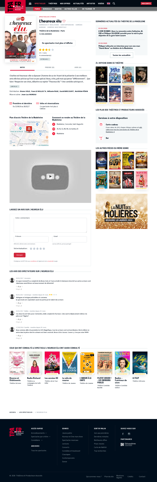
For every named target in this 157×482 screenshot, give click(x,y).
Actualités (78, 3)
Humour (42, 27)
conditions (33, 261)
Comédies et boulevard (49, 25)
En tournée (87, 9)
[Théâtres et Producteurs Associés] (30, 3)
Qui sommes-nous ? (94, 476)
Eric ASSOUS (47, 34)
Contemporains (67, 25)
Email (56, 236)
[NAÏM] (101, 75)
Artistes (91, 3)
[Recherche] (114, 3)
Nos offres (65, 3)
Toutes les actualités (121, 55)
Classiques (66, 454)
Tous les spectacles (38, 450)
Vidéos (101, 3)
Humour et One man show (72, 436)
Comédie (79, 25)
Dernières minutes (101, 436)
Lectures (65, 444)
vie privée (50, 261)
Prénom (18, 236)
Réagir (18, 289)
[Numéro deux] (128, 160)
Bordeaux (47, 9)
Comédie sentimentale (56, 27)
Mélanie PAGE (53, 91)
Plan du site (109, 476)
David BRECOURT (67, 91)
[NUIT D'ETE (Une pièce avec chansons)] (128, 179)
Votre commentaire (22, 218)
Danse (64, 461)
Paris (37, 9)
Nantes (58, 9)
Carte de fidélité (100, 447)
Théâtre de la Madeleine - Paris (52, 31)
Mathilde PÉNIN (81, 91)
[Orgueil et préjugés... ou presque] (115, 179)
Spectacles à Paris (47, 17)
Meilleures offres (100, 440)
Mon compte (146, 3)
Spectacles (40, 3)
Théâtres (52, 3)
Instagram (129, 433)
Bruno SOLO (25, 91)
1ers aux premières (101, 433)
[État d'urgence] (115, 160)
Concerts (65, 447)
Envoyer (20, 255)
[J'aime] (18, 286)
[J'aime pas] (20, 287)
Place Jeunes (99, 444)
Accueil (13, 412)
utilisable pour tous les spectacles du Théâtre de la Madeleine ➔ (124, 129)
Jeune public (67, 433)
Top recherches (100, 451)
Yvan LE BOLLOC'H (38, 91)
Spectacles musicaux (70, 440)
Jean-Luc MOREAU (28, 94)
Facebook (123, 433)
